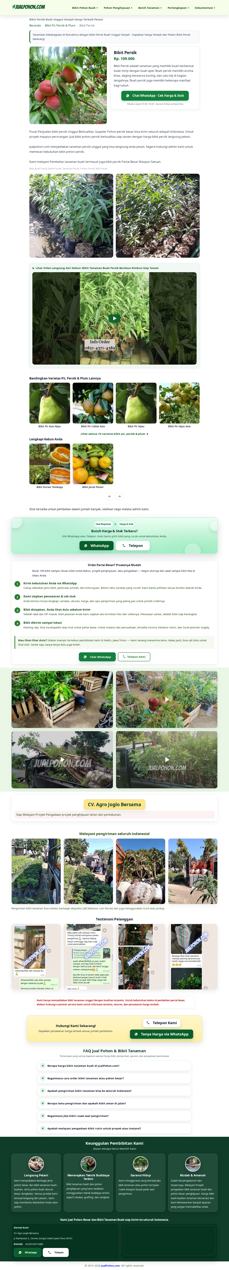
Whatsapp (31, 1252)
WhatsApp (100, 545)
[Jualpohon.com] (28, 8)
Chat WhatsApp (100, 657)
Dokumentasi (205, 7)
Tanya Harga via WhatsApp (165, 1034)
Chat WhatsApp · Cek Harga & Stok (158, 95)
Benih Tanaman (150, 7)
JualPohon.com (110, 1265)
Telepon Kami (136, 656)
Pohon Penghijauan (118, 7)
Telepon (136, 545)
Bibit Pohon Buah (85, 7)
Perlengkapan (178, 7)
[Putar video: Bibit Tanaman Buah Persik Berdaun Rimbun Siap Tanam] (114, 318)
